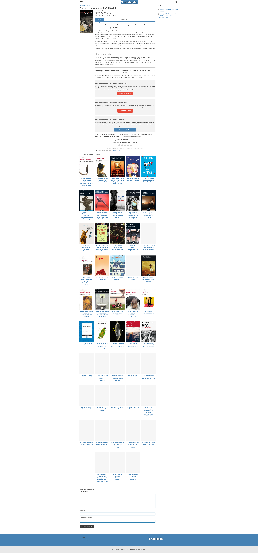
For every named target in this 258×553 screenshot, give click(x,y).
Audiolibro (124, 19)
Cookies (84, 537)
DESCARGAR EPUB (125, 94)
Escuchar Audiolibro (126, 130)
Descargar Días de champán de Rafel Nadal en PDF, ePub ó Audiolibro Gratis (167, 15)
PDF (115, 19)
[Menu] (81, 2)
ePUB (108, 19)
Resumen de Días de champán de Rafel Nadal (168, 10)
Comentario (84, 491)
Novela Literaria (84, 5)
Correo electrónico (86, 517)
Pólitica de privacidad (87, 540)
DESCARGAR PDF (125, 111)
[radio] (119, 145)
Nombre (82, 510)
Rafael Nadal (116, 150)
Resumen (99, 19)
